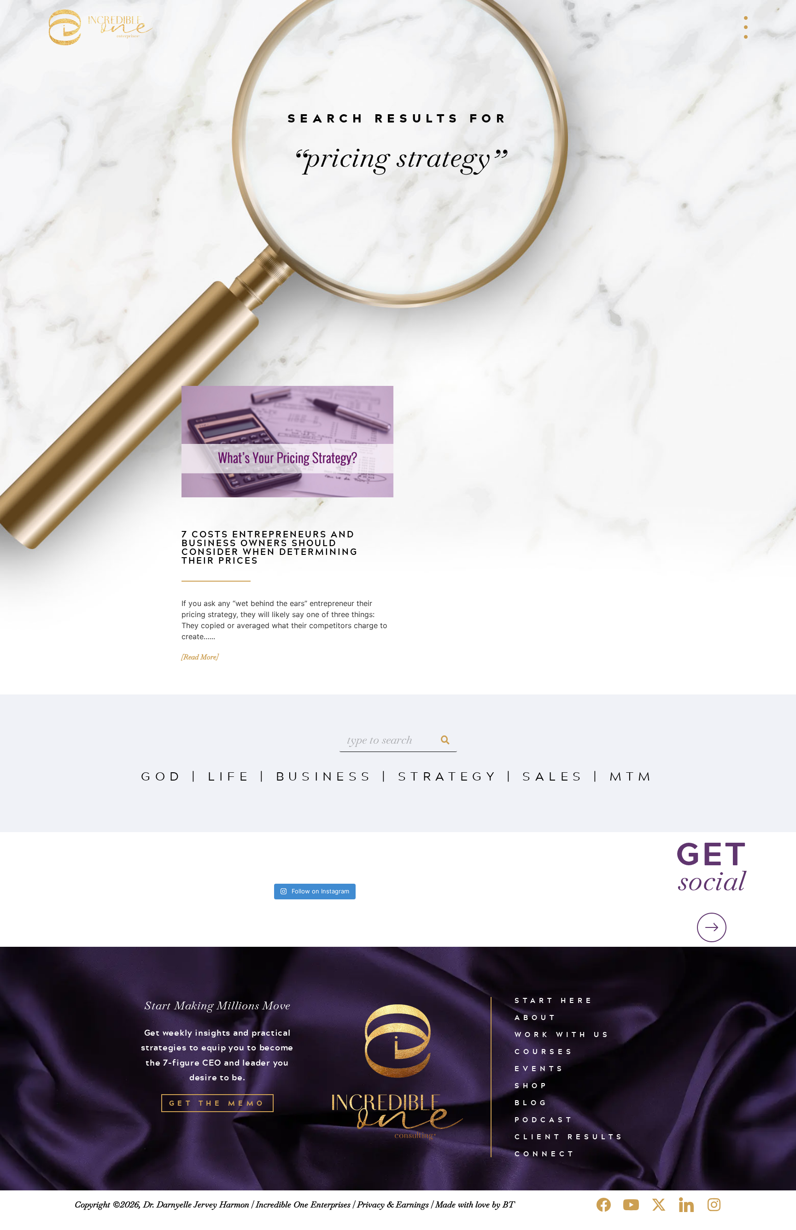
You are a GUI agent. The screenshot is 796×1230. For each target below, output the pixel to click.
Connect (545, 1153)
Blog (532, 1102)
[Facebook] (603, 1204)
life (230, 775)
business (325, 775)
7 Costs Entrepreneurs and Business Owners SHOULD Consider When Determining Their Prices (269, 547)
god (162, 775)
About (536, 1017)
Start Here (554, 1000)
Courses (544, 1051)
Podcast (544, 1119)
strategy (448, 775)
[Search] (445, 740)
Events (540, 1068)
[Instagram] (714, 1204)
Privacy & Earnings (393, 1204)
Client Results (570, 1136)
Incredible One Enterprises (303, 1204)
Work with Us (563, 1034)
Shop (532, 1085)
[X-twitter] (658, 1204)
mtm (632, 775)
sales (553, 775)
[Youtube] (631, 1204)
